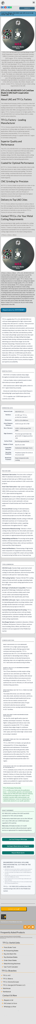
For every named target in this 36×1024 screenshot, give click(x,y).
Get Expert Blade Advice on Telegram (18, 846)
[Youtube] (5, 7)
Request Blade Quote (18, 852)
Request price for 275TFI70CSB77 (13, 310)
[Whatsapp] (11, 7)
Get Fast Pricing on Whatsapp (18, 839)
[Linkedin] (9, 7)
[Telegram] (7, 7)
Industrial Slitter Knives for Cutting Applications (10, 937)
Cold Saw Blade (3, 938)
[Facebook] (2, 7)
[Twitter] (3, 7)
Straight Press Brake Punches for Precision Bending (10, 936)
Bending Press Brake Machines (26, 937)
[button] (33, 2)
